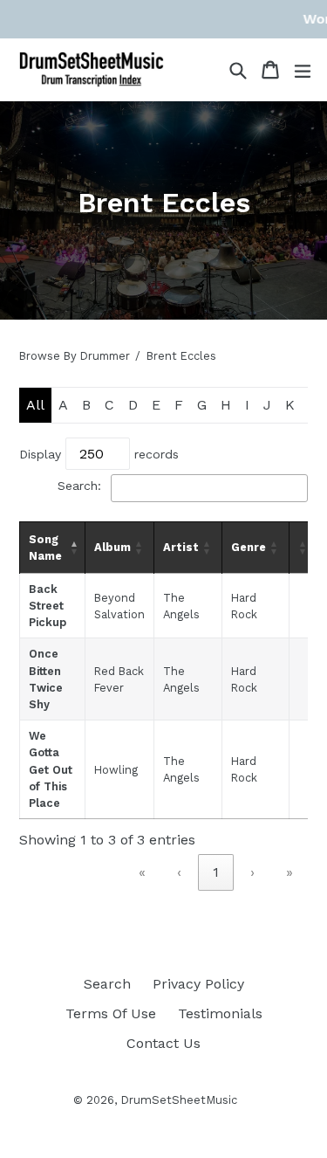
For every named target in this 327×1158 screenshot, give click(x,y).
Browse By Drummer (74, 355)
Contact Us (163, 1043)
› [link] (252, 872)
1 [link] (216, 872)
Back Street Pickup (47, 605)
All (35, 404)
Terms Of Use (110, 1013)
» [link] (289, 872)
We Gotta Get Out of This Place (50, 769)
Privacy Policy (198, 983)
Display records (99, 454)
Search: (79, 486)
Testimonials (220, 1013)
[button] (73, 547)
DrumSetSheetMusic (178, 1099)
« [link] (142, 872)
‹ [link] (179, 872)
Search (107, 983)
